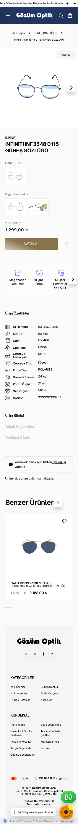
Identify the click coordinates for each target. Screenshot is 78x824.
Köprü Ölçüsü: (23, 384)
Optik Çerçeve (49, 693)
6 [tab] (37, 607)
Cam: (16, 341)
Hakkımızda (17, 724)
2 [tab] (14, 607)
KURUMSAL (19, 715)
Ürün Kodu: (21, 327)
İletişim (45, 748)
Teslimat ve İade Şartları (50, 733)
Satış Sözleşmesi (51, 724)
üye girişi (59, 462)
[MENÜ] (8, 15)
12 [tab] (72, 607)
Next (71, 87)
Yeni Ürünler (17, 687)
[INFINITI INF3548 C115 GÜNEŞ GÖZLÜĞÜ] (39, 88)
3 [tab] (20, 607)
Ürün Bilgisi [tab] (14, 416)
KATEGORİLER (22, 678)
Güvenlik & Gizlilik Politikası (21, 733)
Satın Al (32, 244)
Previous (7, 87)
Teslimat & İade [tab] (17, 437)
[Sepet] (70, 15)
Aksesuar (46, 700)
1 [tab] (8, 607)
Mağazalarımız (50, 741)
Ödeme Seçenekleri (22, 754)
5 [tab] (31, 607)
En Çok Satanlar (20, 700)
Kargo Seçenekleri (21, 748)
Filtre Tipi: (20, 370)
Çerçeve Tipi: (22, 363)
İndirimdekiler (18, 693)
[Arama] (60, 15)
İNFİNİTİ (43, 334)
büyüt (67, 54)
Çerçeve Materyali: (20, 355)
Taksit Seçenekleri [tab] (20, 427)
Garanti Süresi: (24, 377)
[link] (26, 654)
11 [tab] (66, 607)
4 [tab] (25, 607)
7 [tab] (43, 607)
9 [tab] (54, 607)
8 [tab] (49, 607)
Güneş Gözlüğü (50, 687)
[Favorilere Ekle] (67, 244)
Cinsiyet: (19, 347)
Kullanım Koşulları (21, 741)
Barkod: (18, 398)
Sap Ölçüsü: (21, 391)
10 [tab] (60, 607)
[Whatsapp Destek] (68, 797)
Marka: (18, 334)
